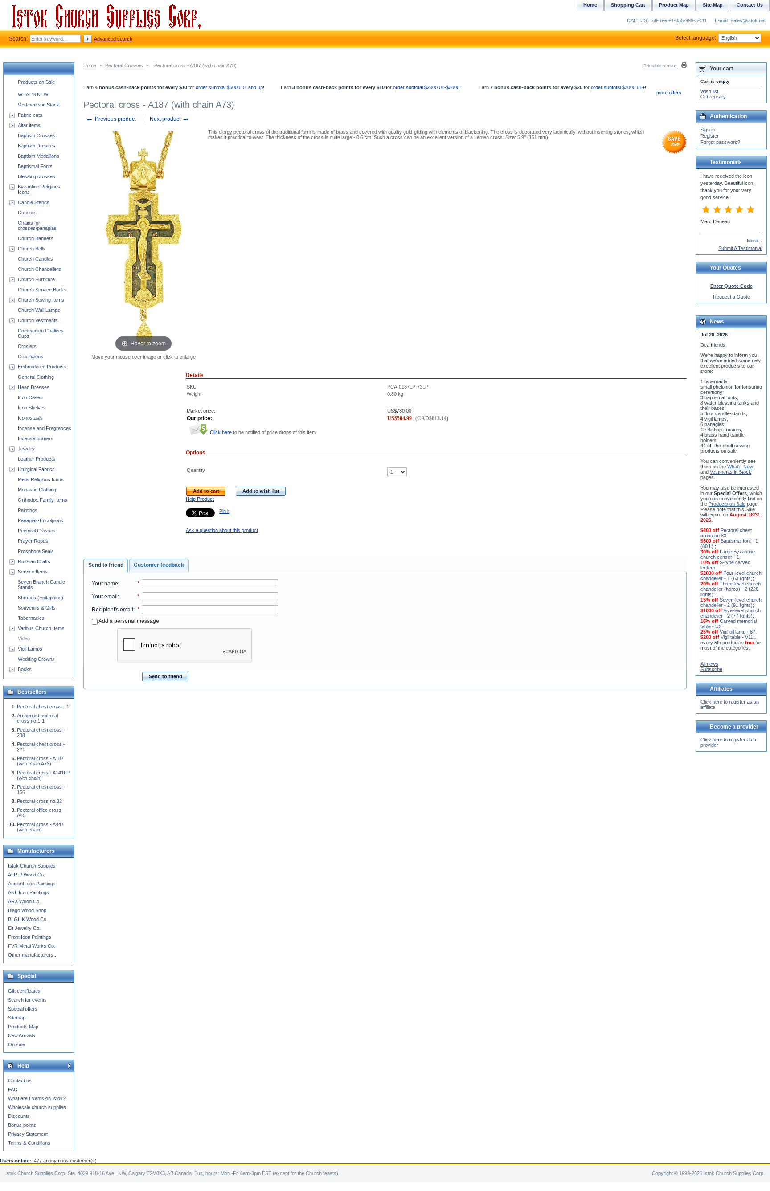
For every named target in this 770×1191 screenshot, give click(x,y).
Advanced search (113, 38)
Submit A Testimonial (740, 248)
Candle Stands (33, 202)
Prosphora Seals (36, 551)
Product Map (674, 5)
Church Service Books (42, 289)
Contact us (20, 1080)
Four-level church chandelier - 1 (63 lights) (731, 575)
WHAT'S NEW (33, 94)
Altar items (29, 125)
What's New (740, 466)
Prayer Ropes (33, 541)
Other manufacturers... (32, 955)
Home (89, 65)
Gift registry (713, 96)
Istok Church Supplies (32, 865)
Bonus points (22, 1125)
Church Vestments (38, 320)
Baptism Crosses (36, 135)
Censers (27, 212)
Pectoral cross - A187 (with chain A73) (40, 761)
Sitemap (16, 1017)
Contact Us (750, 5)
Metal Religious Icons (41, 479)
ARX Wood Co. (24, 901)
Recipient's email (112, 609)
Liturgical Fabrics (36, 469)
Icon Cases (30, 397)
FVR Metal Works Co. (31, 946)
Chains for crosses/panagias (37, 225)
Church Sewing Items (41, 300)
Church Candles (35, 259)
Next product (170, 119)
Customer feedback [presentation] (159, 565)
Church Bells (31, 248)
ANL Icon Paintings (28, 892)
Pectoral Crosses (124, 65)
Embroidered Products (42, 366)
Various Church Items (41, 628)
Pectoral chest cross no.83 (726, 533)
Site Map (713, 5)
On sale (16, 1044)
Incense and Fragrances (44, 428)
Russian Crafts (34, 561)
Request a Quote (731, 296)
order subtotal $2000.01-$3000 (426, 87)
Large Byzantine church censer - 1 (727, 554)
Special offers (22, 1008)
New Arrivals (21, 1035)
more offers (668, 92)
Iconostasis (30, 418)
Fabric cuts (30, 115)
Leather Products (36, 459)
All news (709, 664)
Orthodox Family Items (42, 500)
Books (25, 669)
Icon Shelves (32, 407)
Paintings (27, 510)
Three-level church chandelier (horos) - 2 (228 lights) (730, 589)
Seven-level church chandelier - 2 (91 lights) (731, 602)
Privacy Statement (28, 1134)
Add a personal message (128, 621)
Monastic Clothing (37, 489)
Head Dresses (33, 387)
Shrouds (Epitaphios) (40, 597)
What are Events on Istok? (37, 1098)
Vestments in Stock (38, 104)
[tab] (105, 565)
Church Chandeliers (39, 269)
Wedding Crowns (36, 659)
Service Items (33, 571)
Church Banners (35, 238)
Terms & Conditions (29, 1143)
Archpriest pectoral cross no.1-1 (37, 718)
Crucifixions (30, 356)
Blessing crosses (36, 176)
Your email (105, 596)
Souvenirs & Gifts (37, 607)
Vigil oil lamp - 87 (737, 631)
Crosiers (27, 346)
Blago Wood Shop (27, 910)
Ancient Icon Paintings (32, 883)
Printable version (660, 65)
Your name (105, 584)
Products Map (23, 1026)
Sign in (707, 129)
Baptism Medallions (38, 156)
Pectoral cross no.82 (39, 801)
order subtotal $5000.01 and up (229, 87)
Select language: (695, 38)
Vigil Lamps (30, 648)
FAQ (13, 1089)
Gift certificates (24, 991)
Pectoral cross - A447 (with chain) (40, 827)
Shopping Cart (628, 5)
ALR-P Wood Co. (26, 874)
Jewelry (26, 448)
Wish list (709, 91)
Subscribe (711, 669)
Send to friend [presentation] (105, 565)
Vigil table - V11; (737, 637)
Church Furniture (36, 279)
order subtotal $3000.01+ (618, 87)
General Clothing (36, 377)
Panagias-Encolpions (40, 520)
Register (709, 136)
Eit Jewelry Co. (24, 928)
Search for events (27, 1000)
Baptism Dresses (36, 145)
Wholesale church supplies (37, 1107)
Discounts (19, 1116)
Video (24, 638)
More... (754, 240)
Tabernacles (31, 618)
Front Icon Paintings (29, 937)
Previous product (111, 119)
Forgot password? (720, 142)
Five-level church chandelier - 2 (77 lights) (730, 613)
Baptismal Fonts (35, 166)
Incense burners (35, 438)
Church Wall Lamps (39, 310)
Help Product (200, 499)
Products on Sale (36, 82)
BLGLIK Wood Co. (28, 919)
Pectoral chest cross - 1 (43, 706)
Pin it (224, 511)
